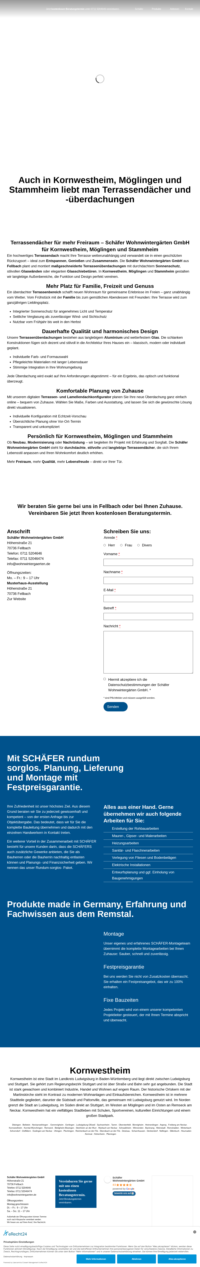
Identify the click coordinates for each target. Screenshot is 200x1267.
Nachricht (112, 626)
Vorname (112, 554)
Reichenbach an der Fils (87, 1131)
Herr (111, 545)
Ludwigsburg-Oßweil (86, 1125)
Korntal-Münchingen (33, 1128)
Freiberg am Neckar (177, 1125)
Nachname (113, 572)
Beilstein (26, 1125)
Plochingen (69, 1131)
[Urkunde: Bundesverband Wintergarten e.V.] (172, 1177)
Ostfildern (26, 1131)
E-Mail (110, 590)
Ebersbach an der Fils (110, 1131)
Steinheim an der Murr (86, 1128)
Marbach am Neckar (107, 1128)
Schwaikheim (125, 1128)
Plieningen (111, 1134)
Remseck (48, 1128)
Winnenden (138, 1128)
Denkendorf (152, 1131)
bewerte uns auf (122, 1193)
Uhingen (58, 1131)
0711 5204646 (98, 9)
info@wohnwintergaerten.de (28, 564)
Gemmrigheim (57, 1125)
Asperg (163, 1125)
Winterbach (186, 1128)
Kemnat (88, 1134)
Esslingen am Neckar (42, 1131)
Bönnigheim (138, 1125)
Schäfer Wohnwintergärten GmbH (128, 1179)
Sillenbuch (174, 1131)
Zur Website (16, 599)
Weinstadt (160, 1128)
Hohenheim (99, 1134)
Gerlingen (69, 1125)
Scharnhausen (138, 1131)
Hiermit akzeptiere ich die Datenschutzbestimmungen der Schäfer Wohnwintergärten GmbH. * (138, 685)
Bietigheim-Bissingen (64, 1128)
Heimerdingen (151, 1125)
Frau (128, 545)
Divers (147, 545)
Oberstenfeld (125, 1125)
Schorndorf (15, 1131)
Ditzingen (16, 1125)
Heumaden (186, 1131)
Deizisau (126, 1131)
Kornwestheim (15, 1128)
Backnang (149, 1128)
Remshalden (173, 1128)
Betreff (110, 608)
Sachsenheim (103, 1125)
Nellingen (163, 1131)
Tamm (114, 1125)
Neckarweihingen (40, 1125)
